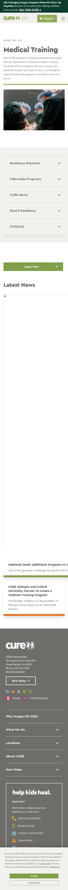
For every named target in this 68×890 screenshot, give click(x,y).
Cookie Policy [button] (45, 864)
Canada (16, 698)
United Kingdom (39, 698)
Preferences (34, 883)
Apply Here (31, 266)
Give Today (19, 680)
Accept (34, 876)
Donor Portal (25, 840)
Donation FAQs (26, 826)
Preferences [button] (55, 867)
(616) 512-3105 (21, 668)
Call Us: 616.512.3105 (30, 818)
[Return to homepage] (16, 19)
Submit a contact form (31, 833)
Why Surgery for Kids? (22, 716)
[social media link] (7, 691)
